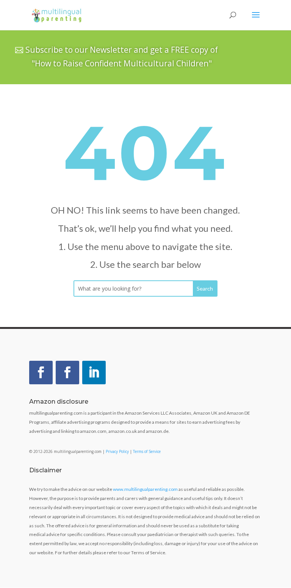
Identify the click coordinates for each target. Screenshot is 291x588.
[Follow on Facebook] (41, 372)
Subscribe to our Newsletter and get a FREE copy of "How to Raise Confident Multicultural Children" (121, 56)
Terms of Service (147, 451)
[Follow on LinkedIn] (94, 372)
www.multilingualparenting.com (145, 489)
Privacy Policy (117, 451)
